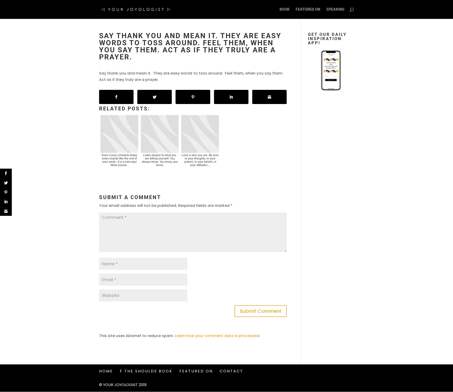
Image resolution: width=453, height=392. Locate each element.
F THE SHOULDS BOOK (146, 371)
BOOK (284, 10)
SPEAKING (335, 10)
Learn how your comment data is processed (217, 335)
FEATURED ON (308, 10)
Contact (231, 371)
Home (106, 371)
